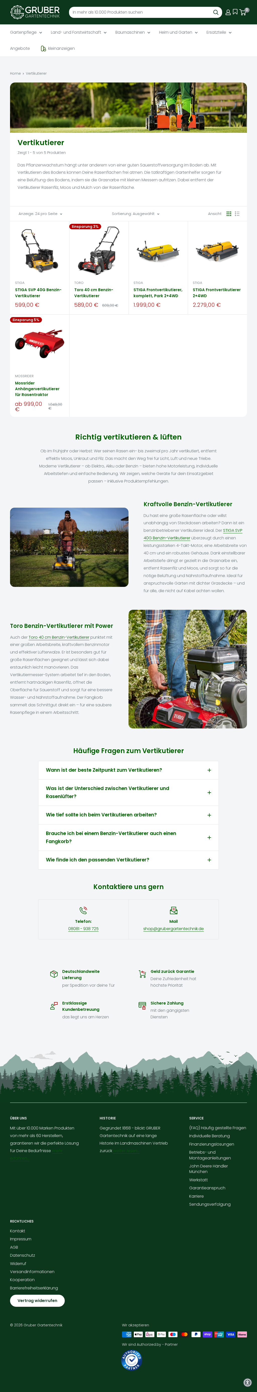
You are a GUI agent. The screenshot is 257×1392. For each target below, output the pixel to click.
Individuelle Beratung (209, 1136)
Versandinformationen (32, 1272)
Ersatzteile (216, 32)
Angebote (20, 48)
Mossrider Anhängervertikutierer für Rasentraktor (37, 389)
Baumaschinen (130, 32)
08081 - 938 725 (83, 929)
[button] (247, 1382)
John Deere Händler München (208, 1168)
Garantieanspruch (207, 1188)
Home (15, 73)
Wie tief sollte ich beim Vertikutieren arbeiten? (101, 814)
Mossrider (24, 376)
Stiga (19, 282)
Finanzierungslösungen (211, 1144)
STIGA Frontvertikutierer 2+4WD (217, 292)
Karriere (196, 1196)
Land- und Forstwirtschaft (76, 32)
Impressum (20, 1239)
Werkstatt (198, 1180)
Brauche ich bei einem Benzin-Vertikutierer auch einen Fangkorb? (111, 837)
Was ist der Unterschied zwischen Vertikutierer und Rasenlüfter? (107, 792)
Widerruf (18, 1264)
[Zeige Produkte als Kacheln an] (229, 213)
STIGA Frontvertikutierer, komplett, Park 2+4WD (158, 292)
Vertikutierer (36, 73)
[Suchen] (216, 12)
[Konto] (228, 12)
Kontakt (17, 1231)
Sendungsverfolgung (210, 1204)
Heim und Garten (175, 32)
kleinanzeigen (61, 48)
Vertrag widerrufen (37, 1300)
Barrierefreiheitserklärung (34, 1288)
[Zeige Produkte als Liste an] (237, 213)
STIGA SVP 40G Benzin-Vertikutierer (38, 292)
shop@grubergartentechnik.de (173, 929)
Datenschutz (22, 1255)
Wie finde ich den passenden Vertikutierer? (97, 859)
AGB (14, 1247)
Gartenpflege (23, 32)
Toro (79, 282)
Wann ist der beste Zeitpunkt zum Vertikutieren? (104, 770)
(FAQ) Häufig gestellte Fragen (217, 1128)
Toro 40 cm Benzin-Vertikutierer (93, 292)
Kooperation (22, 1280)
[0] (243, 12)
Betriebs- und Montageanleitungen (210, 1155)
